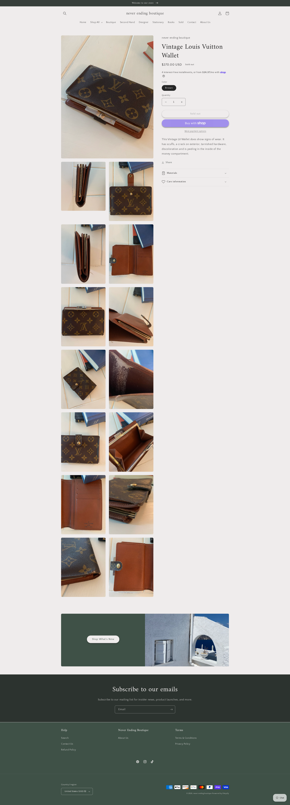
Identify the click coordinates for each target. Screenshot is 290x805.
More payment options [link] (195, 131)
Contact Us (67, 744)
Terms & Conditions (186, 738)
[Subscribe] (171, 709)
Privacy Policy (182, 744)
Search (65, 738)
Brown (169, 88)
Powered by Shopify (220, 793)
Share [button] (169, 162)
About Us (123, 738)
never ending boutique (202, 793)
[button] (64, 13)
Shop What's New (103, 639)
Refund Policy (68, 749)
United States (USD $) (75, 791)
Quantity (166, 95)
